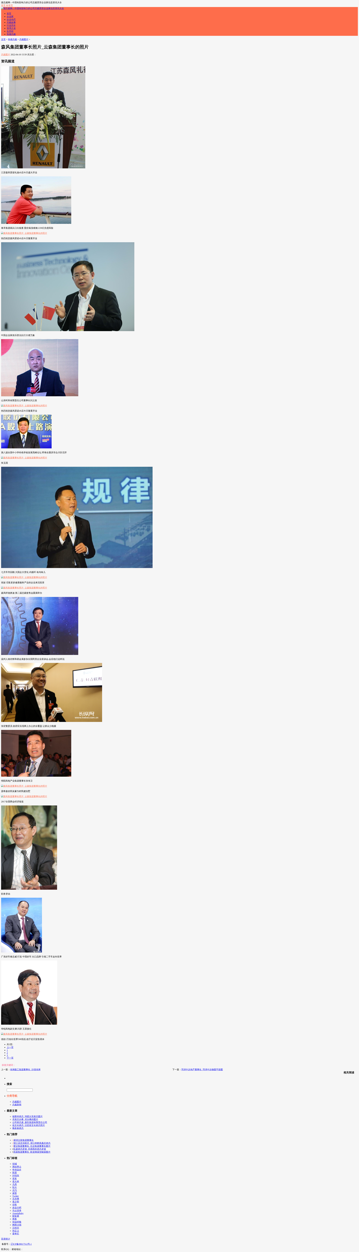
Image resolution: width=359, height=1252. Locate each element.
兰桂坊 (15, 1228)
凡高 (14, 1184)
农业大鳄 (16, 1207)
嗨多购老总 (18, 1128)
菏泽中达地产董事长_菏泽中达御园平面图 (202, 1069)
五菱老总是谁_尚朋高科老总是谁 (29, 1149)
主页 (3, 39)
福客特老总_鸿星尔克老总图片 (27, 1116)
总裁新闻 (16, 1104)
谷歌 (14, 1204)
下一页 (10, 1058)
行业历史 (11, 25)
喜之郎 (15, 1201)
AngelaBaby (18, 1213)
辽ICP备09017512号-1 (21, 1244)
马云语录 (16, 1210)
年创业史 (16, 1169)
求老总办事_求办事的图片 (25, 1119)
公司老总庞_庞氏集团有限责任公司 (29, 1122)
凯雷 (14, 1172)
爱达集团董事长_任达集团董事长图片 (31, 1146)
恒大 (14, 1187)
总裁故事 (11, 22)
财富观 (15, 1216)
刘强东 (15, 1175)
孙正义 (15, 1231)
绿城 (14, 1164)
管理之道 (11, 28)
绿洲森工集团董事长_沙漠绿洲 (25, 1069)
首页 (3, 5)
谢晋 (14, 1193)
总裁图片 (23, 39)
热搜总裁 (11, 34)
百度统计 (5, 1239)
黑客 (14, 1219)
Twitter (15, 1196)
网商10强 (16, 1225)
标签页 (9, 5)
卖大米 (15, 1181)
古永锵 (15, 1199)
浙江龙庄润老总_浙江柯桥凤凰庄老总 (31, 1143)
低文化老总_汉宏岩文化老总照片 (28, 1125)
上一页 (10, 1047)
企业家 (10, 16)
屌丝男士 (16, 1167)
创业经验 (16, 1222)
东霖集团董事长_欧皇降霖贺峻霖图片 (31, 1152)
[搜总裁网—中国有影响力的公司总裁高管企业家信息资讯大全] (32, 8)
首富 (14, 1178)
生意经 (10, 31)
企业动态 (11, 19)
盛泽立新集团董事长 (23, 1140)
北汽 (14, 1190)
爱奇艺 (15, 1233)
